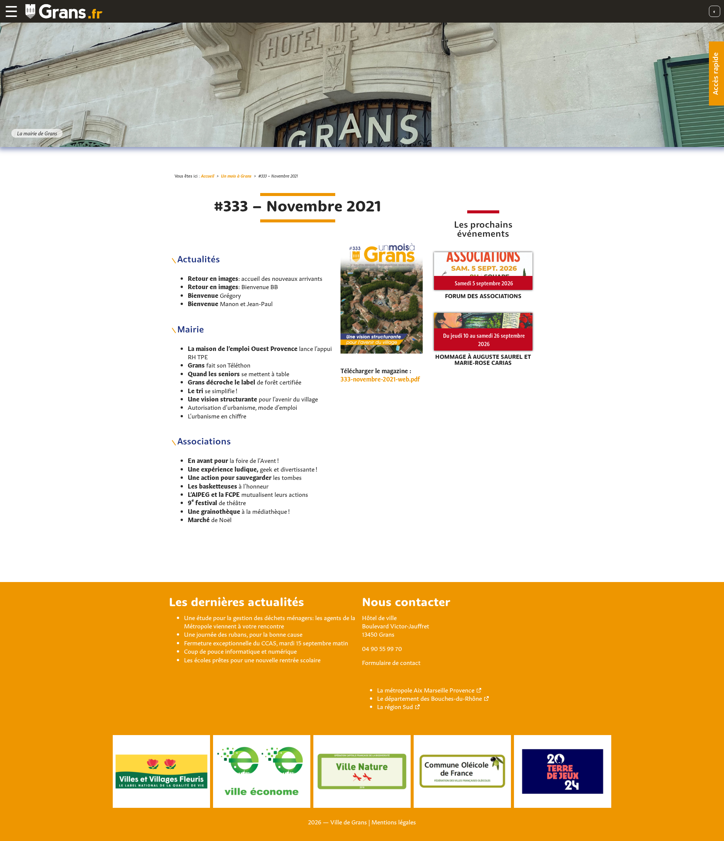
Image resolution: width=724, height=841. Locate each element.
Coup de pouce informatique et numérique (240, 650)
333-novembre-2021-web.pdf (380, 378)
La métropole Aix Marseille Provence (425, 689)
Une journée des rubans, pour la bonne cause (243, 634)
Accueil (207, 175)
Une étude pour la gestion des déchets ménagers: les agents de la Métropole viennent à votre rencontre (269, 621)
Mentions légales (393, 821)
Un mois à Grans (236, 175)
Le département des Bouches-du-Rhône (429, 698)
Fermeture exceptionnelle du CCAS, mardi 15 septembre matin (266, 642)
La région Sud (395, 706)
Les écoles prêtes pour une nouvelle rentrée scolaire (252, 659)
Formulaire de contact (391, 662)
